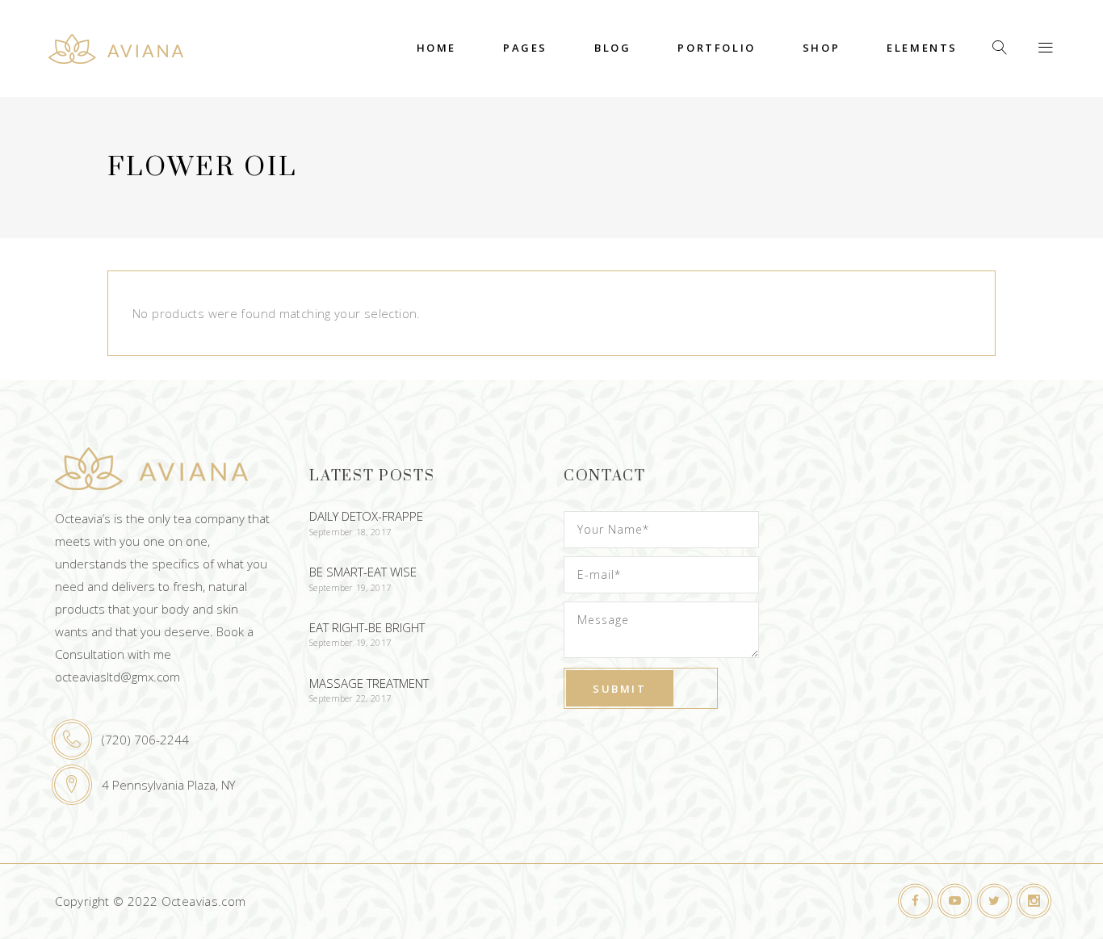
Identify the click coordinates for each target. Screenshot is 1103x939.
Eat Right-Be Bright (367, 627)
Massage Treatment (369, 683)
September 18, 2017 (350, 532)
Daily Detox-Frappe (366, 516)
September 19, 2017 (350, 587)
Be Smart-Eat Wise (363, 572)
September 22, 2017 (350, 698)
